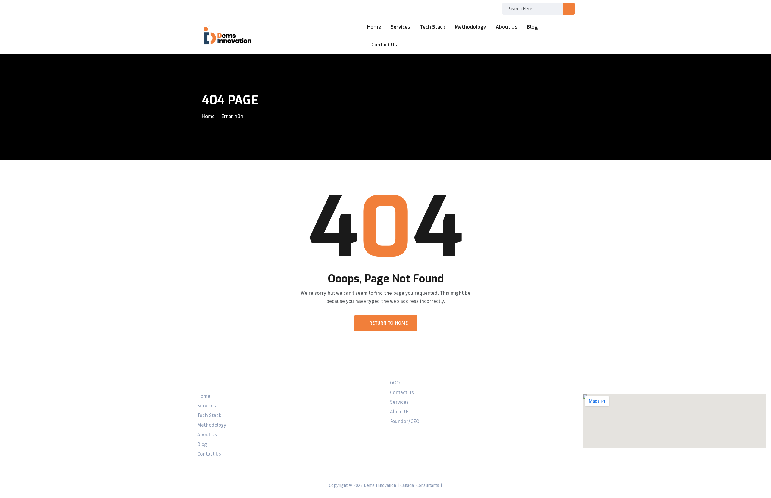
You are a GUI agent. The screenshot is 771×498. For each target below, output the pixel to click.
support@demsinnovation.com (463, 6)
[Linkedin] (12, 445)
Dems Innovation (380, 485)
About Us (506, 27)
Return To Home (388, 323)
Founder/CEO (404, 421)
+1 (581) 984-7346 (371, 8)
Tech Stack (432, 27)
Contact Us (384, 45)
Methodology (470, 27)
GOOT (396, 383)
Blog (532, 27)
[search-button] (569, 9)
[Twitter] (29, 445)
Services (400, 27)
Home (374, 27)
